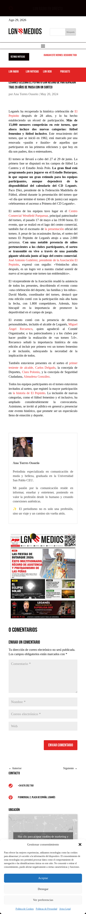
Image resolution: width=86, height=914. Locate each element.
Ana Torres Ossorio (25, 94)
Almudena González (37, 376)
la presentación (54, 229)
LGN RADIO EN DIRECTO (48, 9)
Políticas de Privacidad (46, 908)
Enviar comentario (60, 745)
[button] (80, 844)
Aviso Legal (65, 908)
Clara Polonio (31, 372)
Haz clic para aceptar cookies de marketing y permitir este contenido (43, 839)
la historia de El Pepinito (29, 393)
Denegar (43, 889)
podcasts (65, 72)
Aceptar (43, 878)
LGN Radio (14, 72)
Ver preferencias (43, 899)
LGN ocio (47, 72)
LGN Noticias (32, 72)
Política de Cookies (25, 908)
